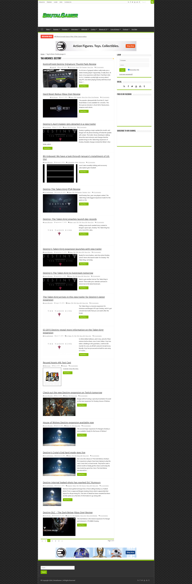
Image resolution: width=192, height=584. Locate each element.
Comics (93, 29)
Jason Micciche (48, 162)
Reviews (55, 29)
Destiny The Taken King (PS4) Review (61, 189)
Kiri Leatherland (48, 192)
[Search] (152, 2)
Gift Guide (72, 67)
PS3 (78, 222)
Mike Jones (47, 366)
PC (73, 336)
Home (42, 29)
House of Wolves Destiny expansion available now (68, 422)
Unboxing (82, 162)
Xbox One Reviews (93, 97)
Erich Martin (47, 127)
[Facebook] (130, 2)
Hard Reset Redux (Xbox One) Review (61, 94)
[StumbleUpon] (137, 2)
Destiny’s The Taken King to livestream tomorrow (68, 273)
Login (55, 2)
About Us (42, 2)
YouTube (134, 29)
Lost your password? (126, 74)
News (48, 29)
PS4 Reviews (78, 192)
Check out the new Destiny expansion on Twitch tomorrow (72, 392)
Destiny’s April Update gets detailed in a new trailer (69, 124)
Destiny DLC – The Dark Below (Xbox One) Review (68, 512)
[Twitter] (132, 2)
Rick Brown (54, 97)
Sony (89, 192)
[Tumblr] (139, 2)
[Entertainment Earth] (96, 46)
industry (69, 486)
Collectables (70, 162)
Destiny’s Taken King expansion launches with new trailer (72, 249)
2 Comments (105, 486)
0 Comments (100, 67)
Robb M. (53, 67)
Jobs (61, 2)
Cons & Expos (115, 29)
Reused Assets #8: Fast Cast (57, 362)
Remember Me (134, 70)
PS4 (81, 67)
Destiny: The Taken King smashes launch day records (70, 219)
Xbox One (90, 67)
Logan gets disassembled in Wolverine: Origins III (69, 36)
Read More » (83, 86)
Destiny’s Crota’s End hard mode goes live (64, 452)
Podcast (125, 29)
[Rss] (128, 2)
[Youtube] (135, 2)
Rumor (84, 486)
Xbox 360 (84, 222)
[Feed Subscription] (113, 59)
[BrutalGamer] (60, 15)
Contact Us (68, 2)
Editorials (84, 29)
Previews (65, 29)
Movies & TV (103, 29)
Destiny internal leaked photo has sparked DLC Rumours (72, 482)
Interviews (74, 29)
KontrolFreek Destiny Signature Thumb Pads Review (69, 64)
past (65, 127)
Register (49, 2)
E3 (67, 336)
